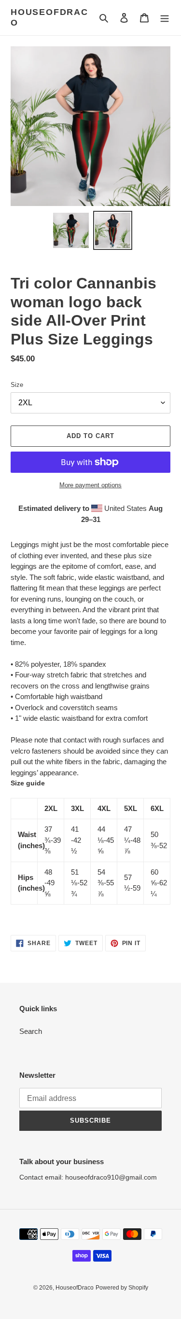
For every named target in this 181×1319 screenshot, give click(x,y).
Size (17, 384)
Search (30, 1031)
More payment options (90, 485)
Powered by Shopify (122, 1287)
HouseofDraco (49, 17)
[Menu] (164, 17)
